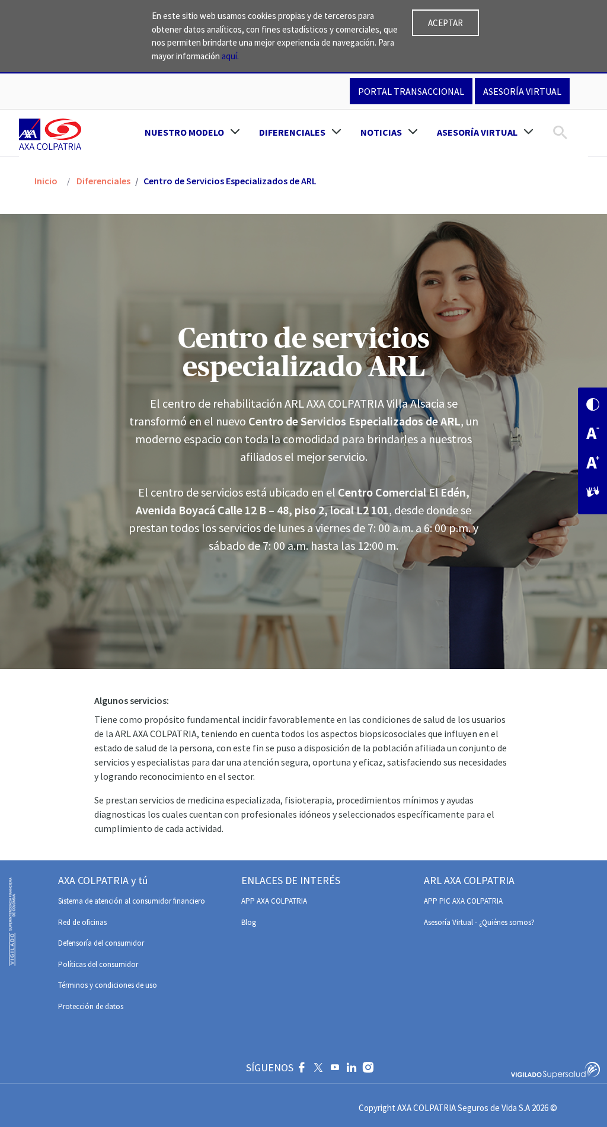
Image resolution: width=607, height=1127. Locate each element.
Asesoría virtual (522, 91)
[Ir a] (52, 134)
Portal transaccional (411, 91)
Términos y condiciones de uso (107, 985)
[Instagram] (368, 1068)
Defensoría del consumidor (101, 943)
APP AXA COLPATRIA (274, 901)
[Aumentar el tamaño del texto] (593, 463)
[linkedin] (351, 1068)
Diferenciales (102, 181)
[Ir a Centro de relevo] (593, 493)
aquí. (230, 56)
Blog (248, 922)
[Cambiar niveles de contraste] (593, 405)
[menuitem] (192, 132)
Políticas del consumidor (98, 964)
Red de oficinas (82, 922)
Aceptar (445, 22)
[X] (318, 1068)
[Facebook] (301, 1068)
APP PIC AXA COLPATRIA (463, 901)
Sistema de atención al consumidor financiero (131, 901)
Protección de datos (90, 1006)
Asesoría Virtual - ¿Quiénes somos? (479, 922)
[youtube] (335, 1068)
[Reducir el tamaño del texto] (593, 434)
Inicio (45, 181)
